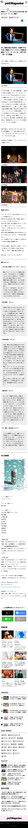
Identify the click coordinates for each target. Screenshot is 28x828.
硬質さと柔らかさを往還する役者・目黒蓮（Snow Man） (20, 685)
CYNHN (5, 747)
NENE (4, 750)
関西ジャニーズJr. (15, 17)
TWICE (4, 756)
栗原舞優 (21, 738)
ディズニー (17, 753)
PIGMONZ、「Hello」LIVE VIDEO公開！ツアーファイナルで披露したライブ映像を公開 (7, 645)
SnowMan (17, 681)
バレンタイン (6, 744)
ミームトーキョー (7, 741)
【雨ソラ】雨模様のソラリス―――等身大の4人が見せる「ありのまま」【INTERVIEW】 (13, 802)
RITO (10, 750)
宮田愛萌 (4, 663)
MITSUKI (22, 747)
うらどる (10, 642)
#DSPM (4, 735)
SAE (11, 747)
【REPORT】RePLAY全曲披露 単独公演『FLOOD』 (13, 806)
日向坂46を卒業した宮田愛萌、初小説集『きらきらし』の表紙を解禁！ (7, 666)
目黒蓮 (23, 681)
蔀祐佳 (21, 744)
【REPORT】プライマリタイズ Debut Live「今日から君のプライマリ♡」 (13, 809)
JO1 (3, 681)
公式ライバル (18, 644)
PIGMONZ (4, 642)
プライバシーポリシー (16, 823)
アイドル (5, 738)
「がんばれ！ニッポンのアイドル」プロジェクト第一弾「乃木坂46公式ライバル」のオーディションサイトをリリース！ (20, 648)
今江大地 (5, 17)
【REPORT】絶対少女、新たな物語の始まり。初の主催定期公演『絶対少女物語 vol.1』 (13, 793)
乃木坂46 (17, 642)
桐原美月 (15, 744)
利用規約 (7, 823)
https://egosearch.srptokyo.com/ (10, 587)
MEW (16, 747)
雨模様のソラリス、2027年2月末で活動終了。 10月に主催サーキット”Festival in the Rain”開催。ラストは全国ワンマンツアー (13, 797)
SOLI (15, 750)
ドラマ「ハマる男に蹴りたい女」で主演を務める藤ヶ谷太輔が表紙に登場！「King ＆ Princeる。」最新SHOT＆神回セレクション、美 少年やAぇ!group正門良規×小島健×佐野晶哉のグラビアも (20, 664)
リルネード (13, 738)
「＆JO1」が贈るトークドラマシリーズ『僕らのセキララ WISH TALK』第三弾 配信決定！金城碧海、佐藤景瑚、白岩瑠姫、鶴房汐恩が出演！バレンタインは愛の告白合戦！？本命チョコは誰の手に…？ (7, 685)
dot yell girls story (19, 741)
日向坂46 (10, 663)
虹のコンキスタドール (15, 735)
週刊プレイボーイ (7, 753)
